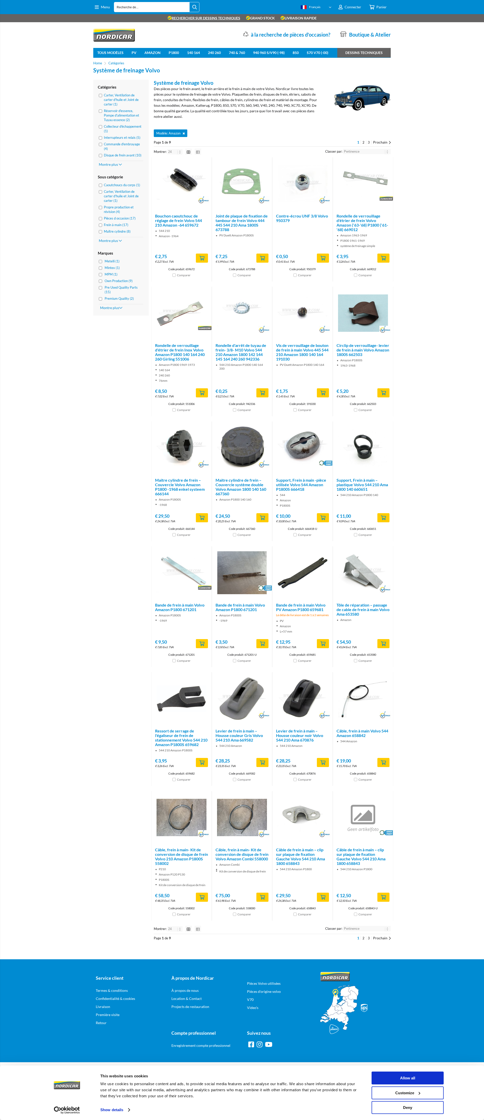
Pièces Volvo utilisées (264, 983)
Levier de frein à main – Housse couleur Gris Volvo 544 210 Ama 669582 (239, 735)
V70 (250, 999)
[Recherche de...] (194, 7)
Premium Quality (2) (119, 298)
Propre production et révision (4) (119, 209)
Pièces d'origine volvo (264, 991)
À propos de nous (185, 990)
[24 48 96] (175, 152)
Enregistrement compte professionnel (200, 1045)
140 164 (193, 52)
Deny (407, 1107)
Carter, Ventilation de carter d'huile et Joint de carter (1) (121, 99)
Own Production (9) (119, 281)
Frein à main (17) (116, 225)
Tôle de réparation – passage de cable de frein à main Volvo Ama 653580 (363, 609)
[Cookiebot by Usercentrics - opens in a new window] (67, 1110)
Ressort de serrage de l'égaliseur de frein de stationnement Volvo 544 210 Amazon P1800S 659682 (181, 737)
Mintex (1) (112, 268)
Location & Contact (186, 998)
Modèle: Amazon (168, 133)
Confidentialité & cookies (115, 998)
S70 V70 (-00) (317, 52)
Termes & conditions (112, 990)
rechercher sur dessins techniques (206, 18)
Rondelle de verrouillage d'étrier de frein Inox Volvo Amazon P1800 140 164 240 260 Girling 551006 (180, 352)
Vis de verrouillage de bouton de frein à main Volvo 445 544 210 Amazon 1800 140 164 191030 (302, 352)
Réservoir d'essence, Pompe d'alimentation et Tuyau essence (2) (121, 115)
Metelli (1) (112, 261)
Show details (111, 1110)
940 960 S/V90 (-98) (269, 52)
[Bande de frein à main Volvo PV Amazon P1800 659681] (302, 572)
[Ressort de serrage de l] (181, 698)
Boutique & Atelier (370, 35)
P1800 (174, 52)
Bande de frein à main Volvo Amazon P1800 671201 (179, 607)
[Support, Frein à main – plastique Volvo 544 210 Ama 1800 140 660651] (363, 447)
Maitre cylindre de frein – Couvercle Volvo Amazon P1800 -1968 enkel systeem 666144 (180, 487)
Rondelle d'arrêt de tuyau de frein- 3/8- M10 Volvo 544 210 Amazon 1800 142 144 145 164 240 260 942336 (241, 352)
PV (134, 52)
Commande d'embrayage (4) (122, 146)
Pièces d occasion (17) (120, 218)
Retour (101, 1023)
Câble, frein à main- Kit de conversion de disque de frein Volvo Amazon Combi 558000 (242, 854)
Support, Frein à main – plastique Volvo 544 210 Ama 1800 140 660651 (362, 484)
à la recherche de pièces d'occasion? (290, 35)
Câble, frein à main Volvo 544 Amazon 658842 (362, 733)
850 (296, 52)
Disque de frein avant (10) (122, 155)
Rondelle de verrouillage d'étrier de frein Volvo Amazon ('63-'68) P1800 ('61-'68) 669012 (362, 222)
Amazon (152, 52)
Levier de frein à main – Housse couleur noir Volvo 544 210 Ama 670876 (299, 735)
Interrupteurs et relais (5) (122, 137)
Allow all (407, 1078)
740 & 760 (237, 52)
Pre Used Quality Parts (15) (121, 289)
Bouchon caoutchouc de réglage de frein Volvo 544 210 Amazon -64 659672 (178, 220)
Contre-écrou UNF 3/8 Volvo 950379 (302, 218)
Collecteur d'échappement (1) (122, 128)
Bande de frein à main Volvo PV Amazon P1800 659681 (300, 607)
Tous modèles (110, 52)
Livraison (103, 1006)
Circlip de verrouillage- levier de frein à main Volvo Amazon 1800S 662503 (363, 350)
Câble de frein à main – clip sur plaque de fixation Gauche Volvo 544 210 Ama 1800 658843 (300, 856)
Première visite (107, 1015)
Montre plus (109, 164)
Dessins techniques (364, 52)
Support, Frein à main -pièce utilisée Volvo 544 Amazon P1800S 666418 (301, 484)
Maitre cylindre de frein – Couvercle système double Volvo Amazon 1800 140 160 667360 (241, 487)
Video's (252, 1007)
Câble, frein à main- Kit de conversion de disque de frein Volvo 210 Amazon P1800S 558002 (181, 856)
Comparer (184, 275)
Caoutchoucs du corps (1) (122, 185)
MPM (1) (111, 274)
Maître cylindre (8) (117, 231)
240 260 (214, 52)
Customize (404, 1093)
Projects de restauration (190, 1006)
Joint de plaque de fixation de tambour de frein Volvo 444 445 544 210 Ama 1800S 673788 (242, 222)
